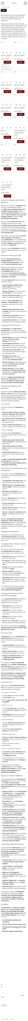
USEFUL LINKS (4, 969)
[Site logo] (14, 3)
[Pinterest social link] (7, 1019)
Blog (2, 962)
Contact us (3, 965)
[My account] (25, 3)
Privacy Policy (4, 971)
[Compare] (3, 53)
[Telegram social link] (12, 1019)
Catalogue (3, 960)
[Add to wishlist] (10, 53)
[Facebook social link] (2, 1019)
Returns (3, 976)
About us (3, 958)
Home (2, 955)
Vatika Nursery (9, 1010)
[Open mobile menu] (2, 3)
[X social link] (5, 1019)
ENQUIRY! (7, 62)
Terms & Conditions (5, 974)
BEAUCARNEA (6, 56)
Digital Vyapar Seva (14, 1012)
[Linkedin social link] (10, 1019)
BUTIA (3, 131)
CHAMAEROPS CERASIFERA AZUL (19, 133)
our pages (4, 953)
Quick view (7, 53)
